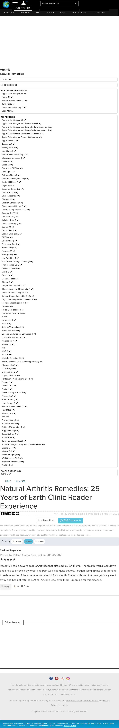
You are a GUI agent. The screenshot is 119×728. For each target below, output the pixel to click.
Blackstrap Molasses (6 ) (13, 158)
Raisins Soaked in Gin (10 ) (14, 100)
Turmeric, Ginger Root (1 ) (14, 441)
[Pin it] (6, 513)
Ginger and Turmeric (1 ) (13, 285)
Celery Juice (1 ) (10, 192)
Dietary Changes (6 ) (12, 234)
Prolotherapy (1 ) (10, 403)
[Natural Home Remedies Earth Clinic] (6, 5)
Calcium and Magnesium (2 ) (15, 178)
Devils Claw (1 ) (9, 230)
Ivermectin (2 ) (9, 320)
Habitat (50, 12)
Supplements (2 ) (10, 430)
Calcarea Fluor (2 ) (11, 175)
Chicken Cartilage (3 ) (12, 203)
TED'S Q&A (6, 474)
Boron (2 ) (7, 165)
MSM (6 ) (6, 354)
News (63, 12)
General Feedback (10, 279)
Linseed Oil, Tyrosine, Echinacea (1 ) (19, 334)
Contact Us (99, 12)
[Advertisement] (55, 646)
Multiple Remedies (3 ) (13, 358)
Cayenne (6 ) (8, 185)
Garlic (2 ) (7, 272)
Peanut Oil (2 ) (9, 385)
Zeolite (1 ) (7, 465)
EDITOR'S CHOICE (9, 85)
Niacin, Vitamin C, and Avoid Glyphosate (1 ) (22, 361)
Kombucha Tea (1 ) (11, 330)
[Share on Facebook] (2, 513)
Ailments (25, 12)
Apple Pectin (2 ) (10, 141)
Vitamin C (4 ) (9, 448)
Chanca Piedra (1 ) (11, 196)
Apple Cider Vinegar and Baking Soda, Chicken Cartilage (27, 127)
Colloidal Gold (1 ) (10, 220)
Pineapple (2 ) (9, 396)
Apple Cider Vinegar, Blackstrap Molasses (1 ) (23, 134)
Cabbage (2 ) (8, 172)
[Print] (17, 513)
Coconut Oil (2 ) (10, 213)
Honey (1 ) (7, 306)
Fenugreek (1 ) (9, 254)
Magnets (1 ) (8, 344)
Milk (3, 348)
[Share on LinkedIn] (10, 513)
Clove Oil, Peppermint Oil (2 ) (16, 210)
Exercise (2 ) (8, 251)
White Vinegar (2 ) (11, 454)
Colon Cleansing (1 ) (11, 223)
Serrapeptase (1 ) (10, 420)
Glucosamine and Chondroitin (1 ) (17, 289)
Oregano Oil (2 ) (10, 372)
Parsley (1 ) (7, 382)
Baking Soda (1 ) (10, 147)
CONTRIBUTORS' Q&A (11, 471)
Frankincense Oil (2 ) (12, 265)
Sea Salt (5, 416)
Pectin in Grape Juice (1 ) (14, 392)
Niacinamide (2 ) (10, 365)
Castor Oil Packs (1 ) (11, 182)
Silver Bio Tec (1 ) (10, 423)
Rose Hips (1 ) (9, 413)
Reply (6, 586)
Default (17, 541)
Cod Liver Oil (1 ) (10, 216)
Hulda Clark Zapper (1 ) (13, 310)
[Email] (14, 513)
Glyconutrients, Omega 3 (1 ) (15, 292)
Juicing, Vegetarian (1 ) (13, 327)
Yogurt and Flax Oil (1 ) (13, 461)
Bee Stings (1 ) (9, 151)
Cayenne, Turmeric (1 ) (13, 189)
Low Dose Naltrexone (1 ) (14, 337)
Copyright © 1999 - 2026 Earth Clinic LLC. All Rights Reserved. (60, 711)
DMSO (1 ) (7, 237)
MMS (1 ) (6, 351)
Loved (40, 541)
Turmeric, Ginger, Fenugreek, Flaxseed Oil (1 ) (23, 444)
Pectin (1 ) (7, 389)
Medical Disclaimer (74, 700)
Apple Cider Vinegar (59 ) (14, 93)
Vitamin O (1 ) (8, 451)
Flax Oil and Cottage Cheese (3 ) (17, 261)
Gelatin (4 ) (7, 275)
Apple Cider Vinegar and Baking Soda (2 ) (21, 123)
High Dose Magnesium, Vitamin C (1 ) (19, 299)
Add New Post (23, 8)
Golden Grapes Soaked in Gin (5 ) (18, 296)
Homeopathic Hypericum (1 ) (15, 303)
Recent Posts (79, 12)
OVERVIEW (6, 79)
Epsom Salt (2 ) (9, 247)
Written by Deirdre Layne (69, 513)
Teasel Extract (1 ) (10, 434)
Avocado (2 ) (8, 144)
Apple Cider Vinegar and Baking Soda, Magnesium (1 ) (27, 130)
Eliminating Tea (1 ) (11, 244)
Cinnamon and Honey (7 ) (14, 107)
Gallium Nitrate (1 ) (11, 268)
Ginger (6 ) (7, 282)
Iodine (4, 316)
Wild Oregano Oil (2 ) (12, 458)
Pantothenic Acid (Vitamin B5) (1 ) (17, 379)
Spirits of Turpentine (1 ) (13, 427)
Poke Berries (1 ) (10, 399)
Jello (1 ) (6, 323)
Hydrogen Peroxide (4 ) (13, 313)
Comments (72, 520)
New (29, 541)
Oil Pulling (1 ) (9, 368)
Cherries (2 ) (8, 199)
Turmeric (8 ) (8, 104)
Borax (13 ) (7, 97)
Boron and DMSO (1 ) (12, 168)
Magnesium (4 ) (9, 341)
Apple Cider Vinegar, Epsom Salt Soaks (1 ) (22, 137)
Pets (38, 12)
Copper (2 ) (8, 227)
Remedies (9, 12)
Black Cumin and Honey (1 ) (15, 154)
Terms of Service (90, 700)
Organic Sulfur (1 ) (11, 375)
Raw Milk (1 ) (8, 410)
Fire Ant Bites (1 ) (10, 258)
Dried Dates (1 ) (9, 241)
